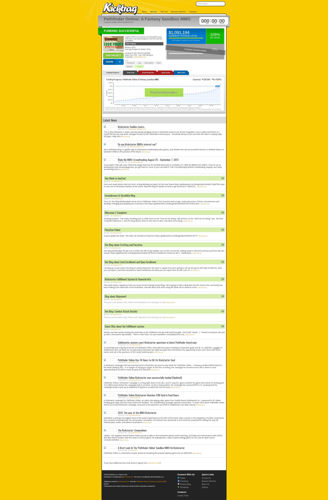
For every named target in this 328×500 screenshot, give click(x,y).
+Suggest (139, 66)
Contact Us (206, 478)
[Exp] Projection (148, 73)
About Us (205, 484)
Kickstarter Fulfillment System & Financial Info (128, 279)
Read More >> (196, 56)
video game (149, 63)
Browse (153, 12)
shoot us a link (154, 463)
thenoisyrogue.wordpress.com (137, 129)
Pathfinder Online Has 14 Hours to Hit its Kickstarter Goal (146, 360)
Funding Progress (112, 73)
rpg (139, 63)
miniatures (131, 63)
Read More (125, 136)
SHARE (109, 62)
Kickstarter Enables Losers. (131, 127)
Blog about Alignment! (115, 296)
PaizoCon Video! (112, 230)
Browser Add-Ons (209, 481)
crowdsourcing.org (134, 397)
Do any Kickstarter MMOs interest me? (137, 144)
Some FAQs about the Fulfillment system (124, 326)
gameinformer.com (136, 432)
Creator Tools (182, 495)
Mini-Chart (181, 73)
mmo (159, 63)
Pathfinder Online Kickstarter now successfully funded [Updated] (150, 378)
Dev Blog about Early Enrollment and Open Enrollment (130, 262)
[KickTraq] (120, 9)
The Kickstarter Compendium (132, 430)
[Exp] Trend (166, 73)
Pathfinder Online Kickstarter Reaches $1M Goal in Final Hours (148, 395)
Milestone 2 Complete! (116, 213)
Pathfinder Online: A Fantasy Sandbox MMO (151, 481)
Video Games (131, 44)
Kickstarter (184, 487)
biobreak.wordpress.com (137, 146)
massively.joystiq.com (136, 162)
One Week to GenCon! (115, 178)
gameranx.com (133, 362)
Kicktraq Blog (185, 484)
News (144, 12)
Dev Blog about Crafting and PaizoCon (123, 245)
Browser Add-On (178, 12)
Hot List (164, 12)
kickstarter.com (118, 181)
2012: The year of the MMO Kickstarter (137, 413)
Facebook (184, 481)
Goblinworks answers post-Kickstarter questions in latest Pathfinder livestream (157, 342)
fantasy (129, 66)
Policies (205, 487)
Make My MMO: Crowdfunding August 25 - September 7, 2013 (148, 160)
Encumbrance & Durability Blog (120, 195)
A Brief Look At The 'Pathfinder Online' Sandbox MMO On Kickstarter (151, 448)
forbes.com (134, 450)
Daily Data (131, 73)
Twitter (183, 478)
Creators (193, 12)
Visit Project (113, 55)
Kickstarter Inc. (128, 477)
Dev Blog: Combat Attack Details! (121, 311)
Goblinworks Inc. (139, 57)
